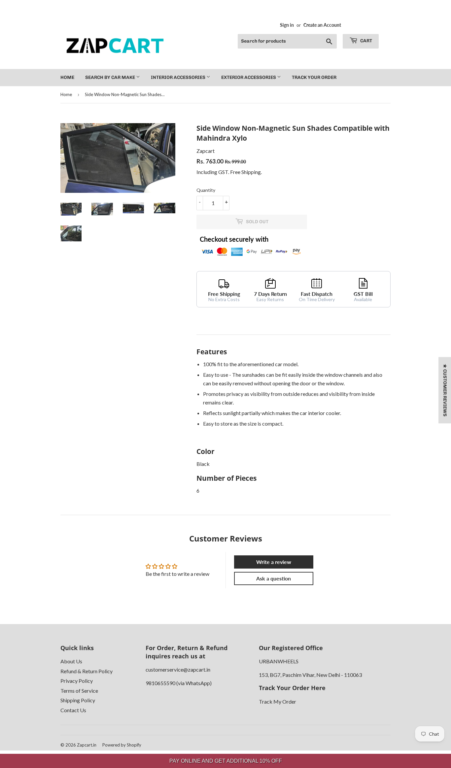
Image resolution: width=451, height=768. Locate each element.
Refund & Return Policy (86, 671)
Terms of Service (79, 690)
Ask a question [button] (273, 578)
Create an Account (322, 25)
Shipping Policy (77, 700)
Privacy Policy (76, 681)
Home (67, 77)
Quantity (205, 190)
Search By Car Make (110, 77)
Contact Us (73, 710)
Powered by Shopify (121, 745)
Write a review (273, 562)
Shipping (251, 172)
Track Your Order (314, 77)
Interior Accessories (178, 77)
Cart (365, 41)
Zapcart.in (86, 745)
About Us (71, 661)
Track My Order (277, 701)
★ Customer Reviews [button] (445, 390)
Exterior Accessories (249, 77)
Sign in (287, 25)
